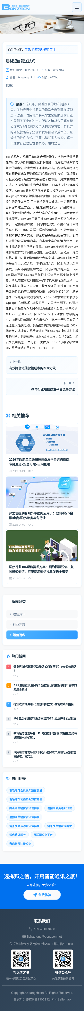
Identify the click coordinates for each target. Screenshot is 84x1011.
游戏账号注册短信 (20, 843)
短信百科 (49, 49)
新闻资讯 (37, 49)
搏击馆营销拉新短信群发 (24, 808)
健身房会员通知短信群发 (24, 826)
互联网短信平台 (43, 835)
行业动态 (19, 624)
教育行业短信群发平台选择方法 (53, 389)
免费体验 (44, 895)
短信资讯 (19, 614)
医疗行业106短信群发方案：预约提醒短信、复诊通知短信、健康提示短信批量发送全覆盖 (41, 569)
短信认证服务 (17, 835)
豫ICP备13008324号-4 (41, 999)
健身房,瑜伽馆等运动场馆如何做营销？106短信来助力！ (44, 669)
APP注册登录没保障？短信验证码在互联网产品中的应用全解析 (45, 687)
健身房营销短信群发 (59, 826)
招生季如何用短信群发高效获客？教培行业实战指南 (44, 719)
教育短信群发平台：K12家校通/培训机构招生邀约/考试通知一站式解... (45, 735)
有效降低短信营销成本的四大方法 (32, 368)
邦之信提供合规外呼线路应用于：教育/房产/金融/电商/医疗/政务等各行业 (41, 515)
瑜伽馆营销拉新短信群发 (24, 817)
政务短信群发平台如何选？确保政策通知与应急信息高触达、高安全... (44, 754)
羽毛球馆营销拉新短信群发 (25, 799)
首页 (27, 49)
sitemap (65, 999)
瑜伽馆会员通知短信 (59, 808)
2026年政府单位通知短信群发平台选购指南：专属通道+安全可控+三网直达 (40, 461)
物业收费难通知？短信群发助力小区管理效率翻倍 (43, 704)
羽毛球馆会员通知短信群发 (25, 790)
